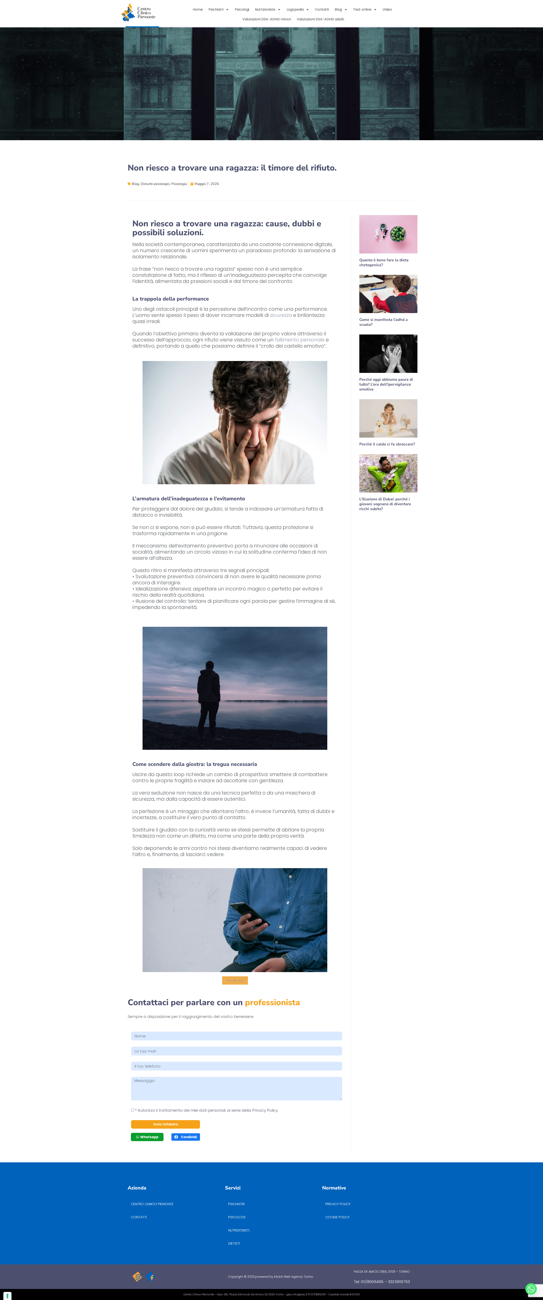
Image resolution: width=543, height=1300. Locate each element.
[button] (185, 1137)
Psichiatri (216, 9)
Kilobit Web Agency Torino (293, 1277)
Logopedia (295, 9)
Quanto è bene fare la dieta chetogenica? (384, 262)
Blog (338, 9)
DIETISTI (234, 1243)
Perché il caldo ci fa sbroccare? (387, 444)
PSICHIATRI (236, 1204)
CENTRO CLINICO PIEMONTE (152, 1204)
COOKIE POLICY (337, 1217)
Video (387, 9)
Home (198, 9)
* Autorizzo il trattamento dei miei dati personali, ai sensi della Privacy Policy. (206, 1110)
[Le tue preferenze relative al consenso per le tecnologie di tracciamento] (7, 1296)
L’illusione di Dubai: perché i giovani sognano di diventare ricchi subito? (385, 504)
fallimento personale (299, 339)
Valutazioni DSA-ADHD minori (266, 19)
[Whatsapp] (531, 1289)
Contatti (322, 9)
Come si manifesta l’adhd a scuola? (383, 322)
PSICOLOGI (236, 1217)
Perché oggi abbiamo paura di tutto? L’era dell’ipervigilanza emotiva (386, 384)
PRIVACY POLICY (338, 1204)
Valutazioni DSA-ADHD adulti (320, 19)
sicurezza (280, 315)
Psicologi (242, 9)
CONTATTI (139, 1217)
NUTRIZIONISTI (238, 1230)
